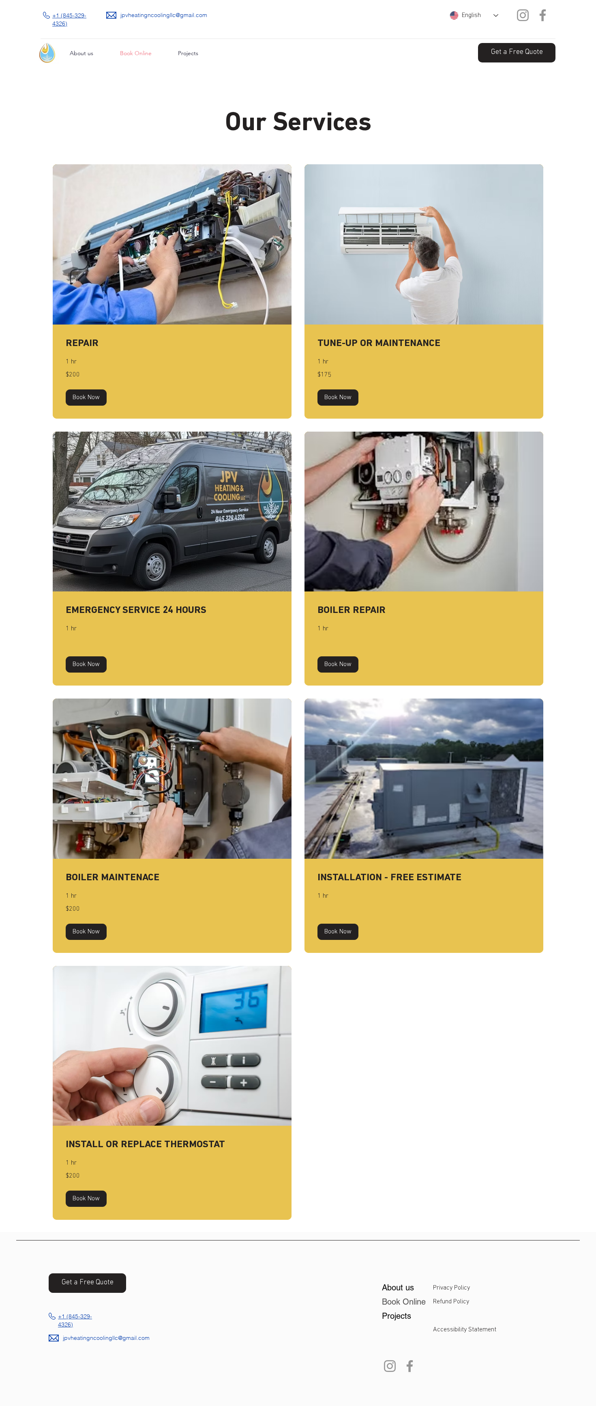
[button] (86, 397)
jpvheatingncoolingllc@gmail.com (163, 15)
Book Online (402, 1302)
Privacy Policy (451, 1288)
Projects (396, 1316)
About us (398, 1287)
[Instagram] (523, 15)
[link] (172, 344)
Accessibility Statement (464, 1329)
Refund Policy (451, 1302)
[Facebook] (543, 15)
